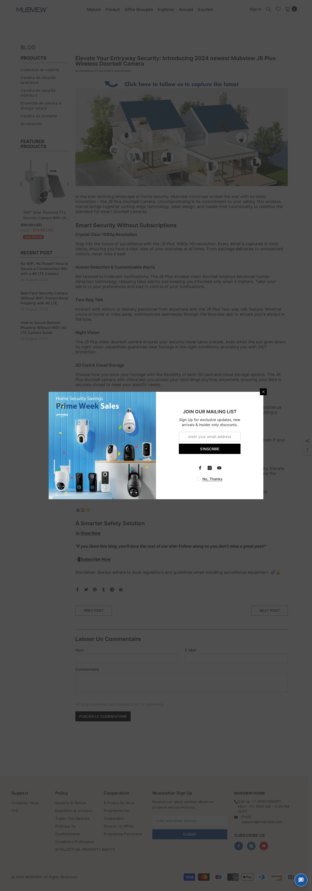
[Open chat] (301, 880)
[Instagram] (209, 468)
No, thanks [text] (212, 479)
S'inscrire (209, 449)
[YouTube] (219, 468)
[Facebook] (200, 468)
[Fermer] (263, 391)
